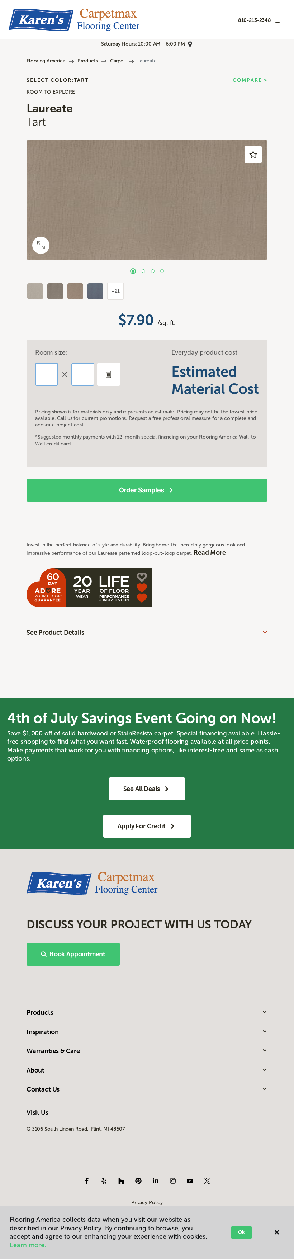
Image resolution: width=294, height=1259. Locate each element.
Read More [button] (210, 553)
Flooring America (46, 61)
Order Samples (142, 490)
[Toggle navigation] (278, 20)
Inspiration (43, 1032)
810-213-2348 (254, 20)
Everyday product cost (204, 352)
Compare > (250, 80)
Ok (241, 1232)
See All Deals (141, 789)
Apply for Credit (141, 826)
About (35, 1070)
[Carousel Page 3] (153, 271)
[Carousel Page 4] (162, 271)
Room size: (51, 352)
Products (87, 61)
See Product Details (55, 632)
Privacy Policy (147, 1202)
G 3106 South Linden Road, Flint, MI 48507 (76, 1129)
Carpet (117, 61)
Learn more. (28, 1245)
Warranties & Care (53, 1051)
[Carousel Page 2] (143, 271)
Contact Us (43, 1089)
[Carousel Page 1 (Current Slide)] (133, 271)
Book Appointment (77, 954)
